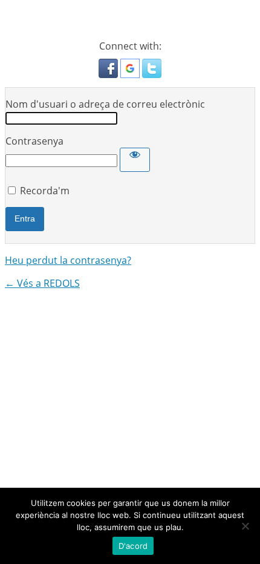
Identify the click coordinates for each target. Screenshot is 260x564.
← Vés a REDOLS (42, 283)
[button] (109, 74)
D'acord (133, 546)
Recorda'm (45, 190)
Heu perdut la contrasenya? (68, 260)
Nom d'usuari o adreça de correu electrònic (105, 104)
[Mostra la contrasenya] (135, 160)
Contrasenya (34, 141)
